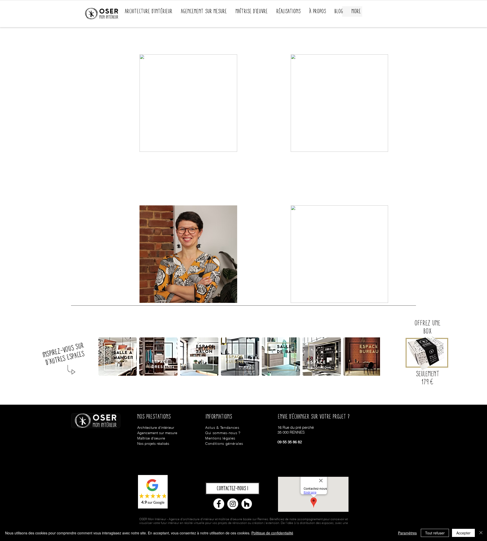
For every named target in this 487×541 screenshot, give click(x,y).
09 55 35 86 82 (289, 441)
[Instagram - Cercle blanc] (232, 503)
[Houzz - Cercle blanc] (246, 503)
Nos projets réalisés (153, 443)
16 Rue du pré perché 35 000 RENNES (295, 430)
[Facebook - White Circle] (218, 503)
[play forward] (385, 356)
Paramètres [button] (407, 532)
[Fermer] (481, 533)
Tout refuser (435, 532)
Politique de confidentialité (272, 532)
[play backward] (104, 356)
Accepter (463, 532)
